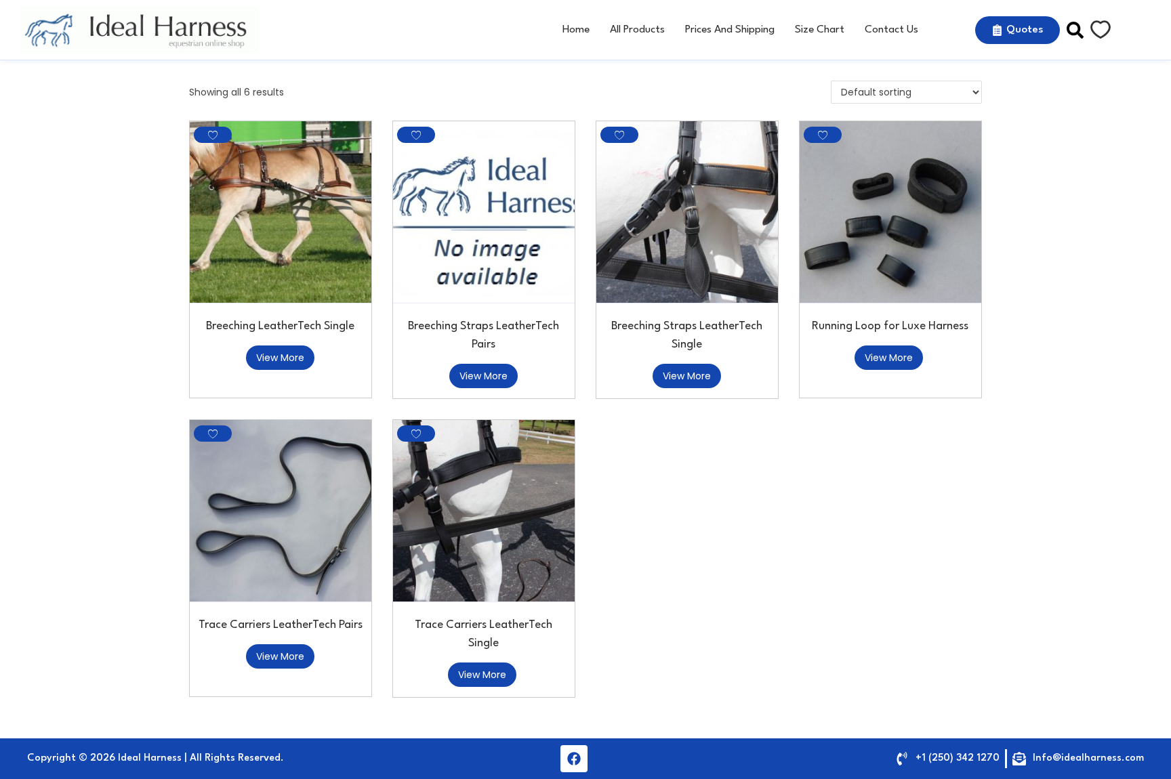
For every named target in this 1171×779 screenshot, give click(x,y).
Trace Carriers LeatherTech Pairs (281, 625)
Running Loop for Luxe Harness (890, 326)
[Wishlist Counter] (1100, 30)
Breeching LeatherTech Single (280, 326)
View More (280, 357)
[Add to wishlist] (213, 135)
